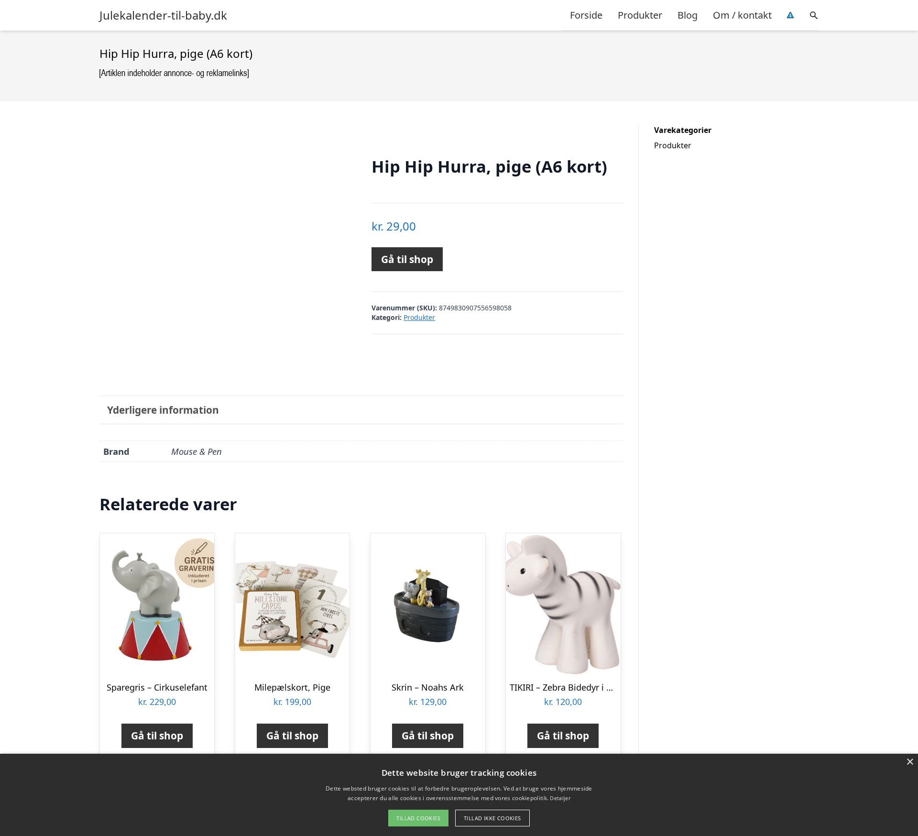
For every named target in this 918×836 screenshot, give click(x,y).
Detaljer (560, 798)
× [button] (909, 762)
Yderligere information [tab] (163, 410)
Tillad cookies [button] (418, 818)
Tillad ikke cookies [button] (492, 818)
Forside (586, 15)
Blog (688, 15)
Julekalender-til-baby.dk (163, 15)
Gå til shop (407, 259)
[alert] (459, 795)
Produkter (640, 15)
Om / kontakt (742, 15)
